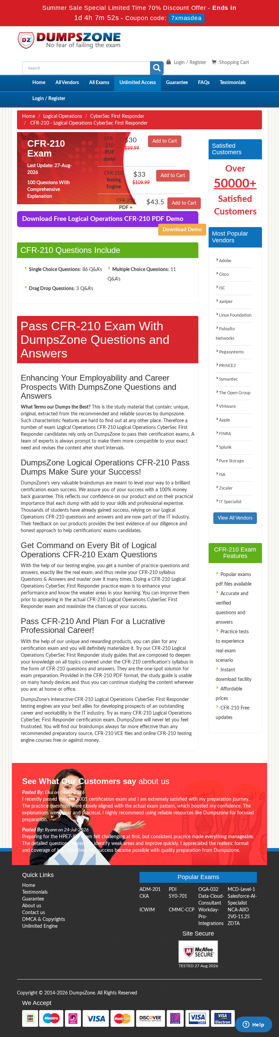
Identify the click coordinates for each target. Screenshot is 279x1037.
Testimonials (233, 82)
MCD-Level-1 (241, 889)
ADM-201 (150, 889)
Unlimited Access (137, 82)
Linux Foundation (235, 315)
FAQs (204, 82)
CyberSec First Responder (117, 116)
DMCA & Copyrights (43, 919)
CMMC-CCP (181, 910)
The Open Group (234, 393)
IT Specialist (230, 502)
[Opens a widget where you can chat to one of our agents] (253, 1025)
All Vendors (67, 82)
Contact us (33, 912)
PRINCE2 (227, 365)
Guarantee (177, 82)
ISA (222, 474)
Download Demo (182, 229)
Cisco (224, 274)
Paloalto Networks (225, 333)
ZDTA (234, 923)
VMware (227, 406)
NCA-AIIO (238, 910)
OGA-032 (208, 889)
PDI (173, 889)
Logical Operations (62, 116)
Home (38, 82)
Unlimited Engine (40, 926)
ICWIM (147, 910)
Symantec (228, 379)
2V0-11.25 (239, 916)
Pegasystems (231, 352)
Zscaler (226, 488)
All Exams (99, 82)
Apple (224, 420)
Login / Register (48, 98)
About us (31, 906)
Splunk (225, 447)
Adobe (225, 261)
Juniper (226, 301)
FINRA (225, 433)
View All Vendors (235, 518)
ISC (222, 288)
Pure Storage (231, 461)
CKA (144, 896)
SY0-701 (178, 896)
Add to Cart (164, 141)
